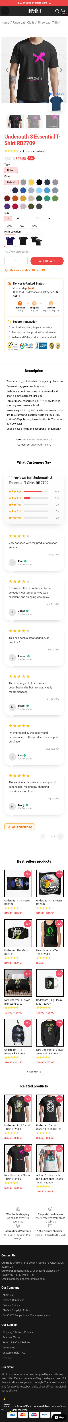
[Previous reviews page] (43, 836)
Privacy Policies (11, 1305)
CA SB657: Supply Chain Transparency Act (26, 1315)
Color (7, 176)
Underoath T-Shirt (49, 22)
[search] (57, 11)
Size (6, 212)
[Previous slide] (7, 70)
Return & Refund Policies (16, 1342)
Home (5, 22)
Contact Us (9, 1347)
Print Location (12, 231)
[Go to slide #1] (15, 121)
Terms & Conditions (13, 1300)
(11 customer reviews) (32, 151)
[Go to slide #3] (53, 121)
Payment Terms (11, 1337)
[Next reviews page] (60, 836)
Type (7, 164)
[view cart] (63, 11)
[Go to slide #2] (34, 121)
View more (34, 1071)
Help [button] (61, 1417)
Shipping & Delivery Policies (18, 1332)
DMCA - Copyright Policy (16, 1310)
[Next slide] (61, 70)
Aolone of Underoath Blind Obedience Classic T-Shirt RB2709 (49, 1179)
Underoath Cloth (23, 22)
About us (8, 1295)
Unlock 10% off (7, 1406)
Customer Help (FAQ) (14, 1352)
